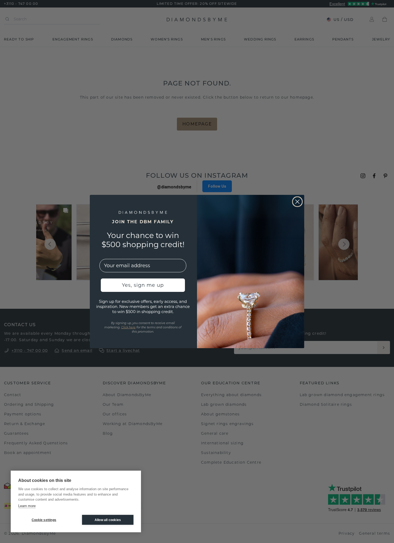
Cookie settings (44, 520)
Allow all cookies (108, 520)
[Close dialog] (297, 201)
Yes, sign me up (143, 285)
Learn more (27, 506)
